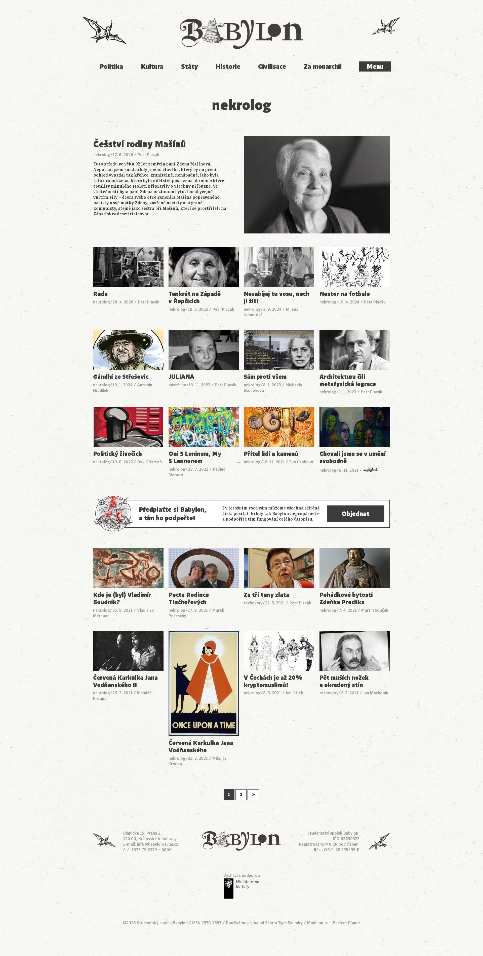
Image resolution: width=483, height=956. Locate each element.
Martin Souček (374, 610)
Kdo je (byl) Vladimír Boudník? (122, 598)
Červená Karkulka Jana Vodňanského (201, 746)
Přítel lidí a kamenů (271, 454)
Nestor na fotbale (344, 294)
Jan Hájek (294, 693)
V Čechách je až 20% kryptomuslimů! (273, 681)
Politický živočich (117, 454)
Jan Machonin (375, 693)
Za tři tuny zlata (266, 595)
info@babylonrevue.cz (157, 844)
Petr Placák (148, 155)
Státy (189, 66)
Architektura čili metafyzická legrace (347, 380)
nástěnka (177, 385)
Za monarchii (323, 66)
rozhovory (253, 603)
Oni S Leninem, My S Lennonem (195, 457)
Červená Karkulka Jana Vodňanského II (125, 681)
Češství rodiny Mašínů (139, 144)
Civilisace (272, 66)
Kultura (152, 66)
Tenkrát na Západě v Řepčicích (195, 297)
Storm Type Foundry (284, 923)
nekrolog (101, 155)
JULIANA (181, 377)
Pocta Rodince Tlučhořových (189, 598)
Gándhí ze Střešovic (120, 377)
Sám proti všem (265, 377)
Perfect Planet (346, 923)
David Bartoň (149, 462)
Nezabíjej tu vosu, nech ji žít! (276, 297)
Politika (111, 66)
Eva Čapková (301, 462)
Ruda (100, 294)
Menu (375, 66)
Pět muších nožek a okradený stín (344, 681)
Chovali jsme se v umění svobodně (352, 457)
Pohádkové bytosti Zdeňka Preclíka (346, 598)
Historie (228, 66)
